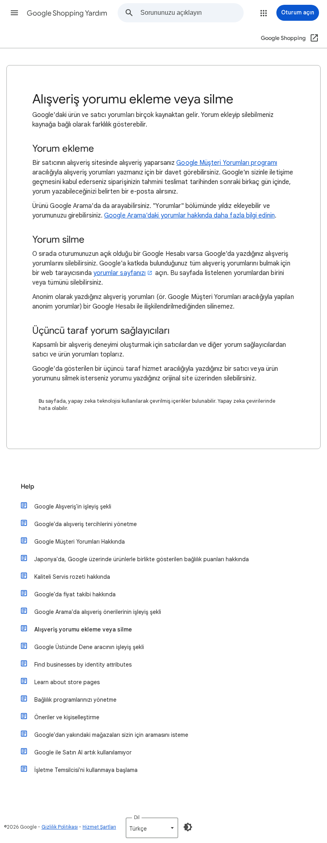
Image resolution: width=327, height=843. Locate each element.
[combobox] (191, 13)
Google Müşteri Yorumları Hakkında (79, 541)
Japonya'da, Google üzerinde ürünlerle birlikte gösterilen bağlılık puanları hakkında (141, 559)
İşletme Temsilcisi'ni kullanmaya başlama (86, 770)
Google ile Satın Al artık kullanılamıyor (83, 752)
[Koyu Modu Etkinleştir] (187, 827)
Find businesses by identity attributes (83, 664)
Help (27, 487)
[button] (14, 12)
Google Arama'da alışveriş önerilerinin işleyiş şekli (97, 611)
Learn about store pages (67, 682)
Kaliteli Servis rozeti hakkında (72, 576)
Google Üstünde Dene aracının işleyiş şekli (89, 647)
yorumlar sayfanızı (119, 273)
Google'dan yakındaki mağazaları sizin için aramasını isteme (111, 734)
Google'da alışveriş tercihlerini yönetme (85, 524)
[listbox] (152, 827)
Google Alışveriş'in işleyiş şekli (72, 506)
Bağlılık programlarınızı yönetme (75, 699)
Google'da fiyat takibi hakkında (75, 594)
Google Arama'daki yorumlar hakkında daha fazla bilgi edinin (189, 216)
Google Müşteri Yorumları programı (226, 163)
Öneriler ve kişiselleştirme (66, 717)
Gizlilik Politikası (59, 827)
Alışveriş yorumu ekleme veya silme (83, 629)
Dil (137, 817)
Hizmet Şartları (99, 827)
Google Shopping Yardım (67, 13)
